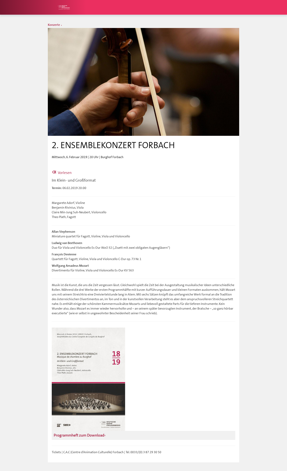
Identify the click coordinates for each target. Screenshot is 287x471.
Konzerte (54, 25)
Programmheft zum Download (79, 435)
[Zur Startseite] (63, 7)
